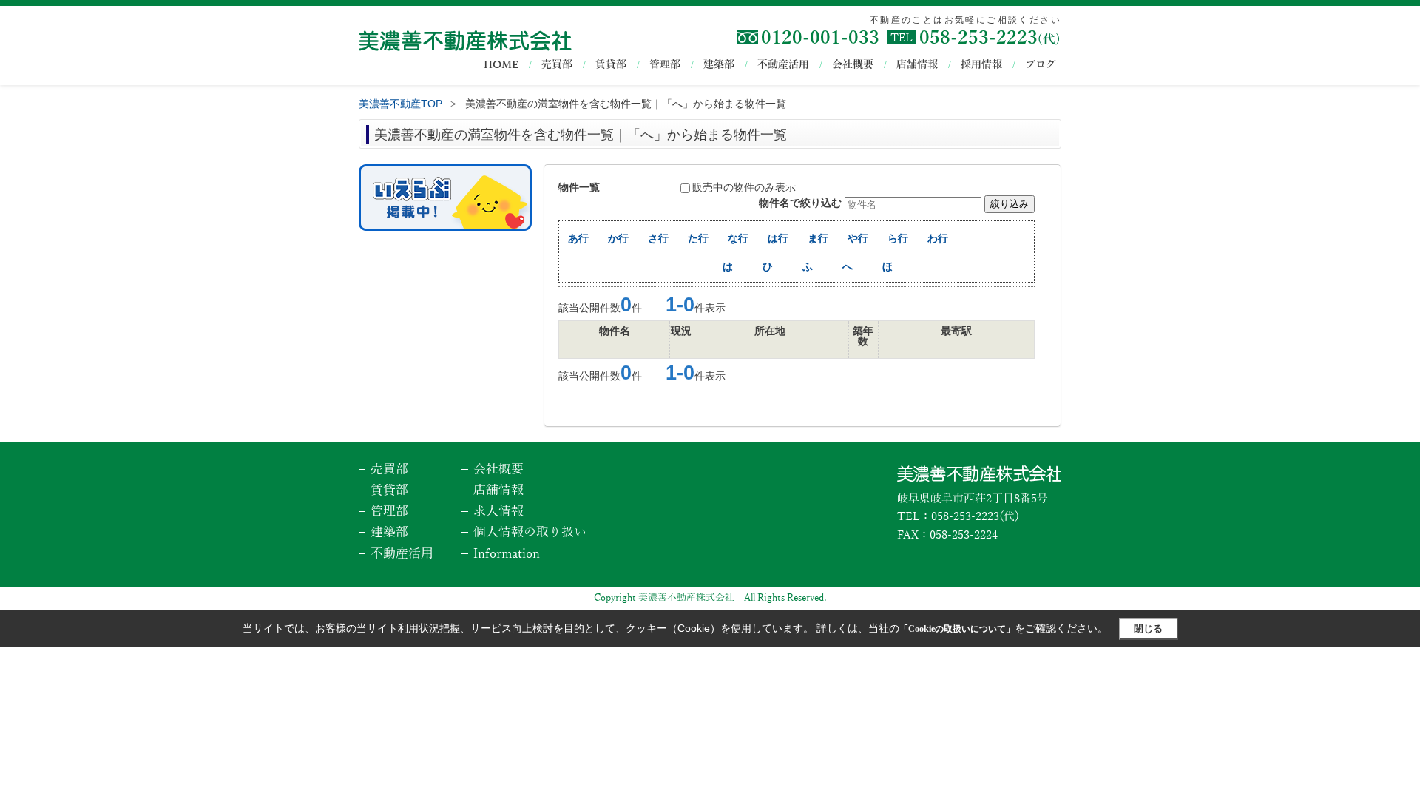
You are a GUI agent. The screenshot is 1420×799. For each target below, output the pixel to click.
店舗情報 (917, 64)
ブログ (1040, 64)
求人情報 (498, 512)
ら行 (898, 238)
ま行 (818, 238)
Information (506, 554)
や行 (858, 238)
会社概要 (852, 64)
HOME (501, 64)
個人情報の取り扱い (529, 532)
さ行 (658, 238)
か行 (618, 238)
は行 (778, 238)
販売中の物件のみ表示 (744, 187)
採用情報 (981, 64)
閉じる (1148, 628)
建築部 (718, 64)
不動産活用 (783, 64)
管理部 (664, 64)
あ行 (578, 238)
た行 (698, 238)
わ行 (937, 238)
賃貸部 (610, 64)
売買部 (556, 64)
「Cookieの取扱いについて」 (957, 629)
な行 (738, 238)
